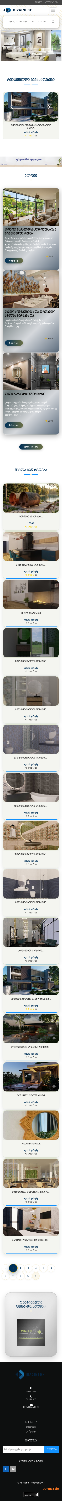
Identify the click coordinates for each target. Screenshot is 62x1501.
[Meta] (31, 1332)
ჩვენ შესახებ (31, 1422)
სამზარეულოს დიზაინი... (31, 564)
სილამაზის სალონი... (31, 950)
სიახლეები (31, 1426)
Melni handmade (31, 1143)
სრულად (14, 260)
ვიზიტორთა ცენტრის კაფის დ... (31, 1192)
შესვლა (38, 2)
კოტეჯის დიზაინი (31, 125)
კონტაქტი (31, 1431)
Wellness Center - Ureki (31, 1095)
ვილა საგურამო (31, 613)
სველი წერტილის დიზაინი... (31, 661)
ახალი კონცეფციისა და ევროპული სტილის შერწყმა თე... (30, 314)
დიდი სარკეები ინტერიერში (25, 394)
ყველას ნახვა (31, 446)
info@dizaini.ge (31, 1407)
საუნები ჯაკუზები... (31, 516)
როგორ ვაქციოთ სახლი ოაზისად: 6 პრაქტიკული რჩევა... (30, 232)
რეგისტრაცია (51, 2)
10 (28, 1275)
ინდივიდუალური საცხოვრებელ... (31, 999)
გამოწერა (51, 1449)
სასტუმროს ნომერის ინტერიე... (31, 1240)
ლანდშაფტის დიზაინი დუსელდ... (31, 1047)
